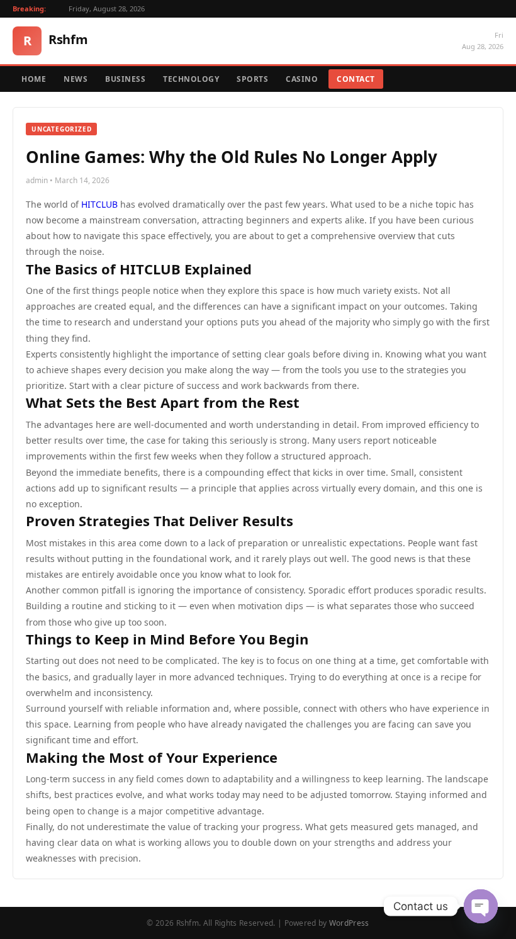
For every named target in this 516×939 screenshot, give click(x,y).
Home (33, 79)
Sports (252, 79)
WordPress (349, 923)
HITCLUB (99, 204)
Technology (191, 79)
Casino (302, 79)
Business (125, 79)
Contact (356, 79)
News (75, 79)
